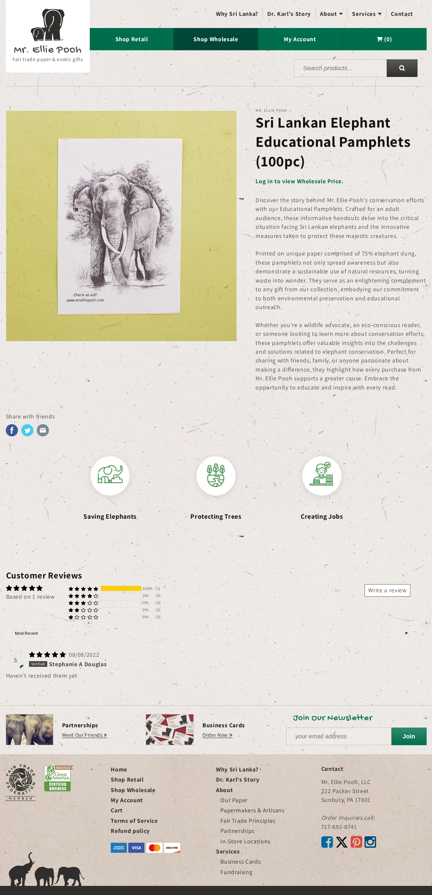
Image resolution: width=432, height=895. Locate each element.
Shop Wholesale (215, 39)
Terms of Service (134, 820)
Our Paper (234, 800)
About (331, 14)
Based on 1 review (30, 596)
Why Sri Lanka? (237, 14)
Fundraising (236, 872)
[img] (48, 654)
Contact (402, 14)
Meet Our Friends (82, 734)
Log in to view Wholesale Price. (299, 181)
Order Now (215, 734)
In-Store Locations (245, 841)
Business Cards (240, 861)
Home (119, 769)
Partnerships (237, 831)
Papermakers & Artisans (252, 810)
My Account (300, 39)
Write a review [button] (387, 590)
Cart (117, 810)
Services (367, 14)
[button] (84, 589)
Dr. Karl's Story (289, 14)
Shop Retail (131, 39)
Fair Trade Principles (247, 820)
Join (409, 736)
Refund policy (130, 831)
